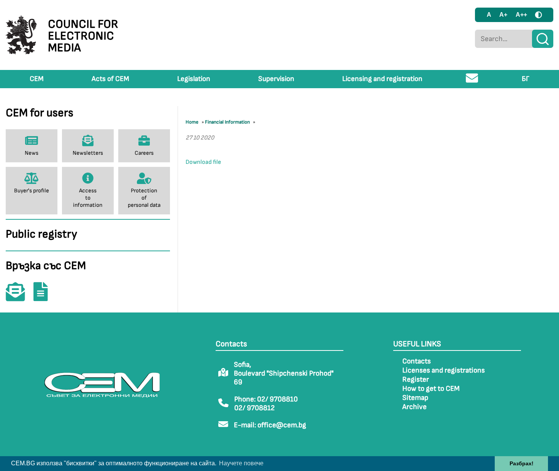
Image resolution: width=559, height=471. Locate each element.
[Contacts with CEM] (19, 297)
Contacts (416, 361)
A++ (521, 14)
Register (415, 379)
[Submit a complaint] (44, 297)
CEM (37, 79)
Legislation (193, 79)
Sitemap (415, 397)
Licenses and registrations (443, 370)
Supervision (276, 79)
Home (192, 122)
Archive (414, 407)
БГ (525, 79)
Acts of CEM (110, 79)
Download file (203, 162)
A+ (503, 14)
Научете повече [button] (241, 463)
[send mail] (472, 81)
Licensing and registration (382, 79)
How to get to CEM (431, 388)
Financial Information (227, 122)
